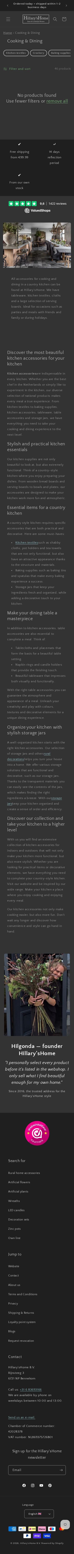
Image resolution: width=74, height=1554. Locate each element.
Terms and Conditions (22, 1294)
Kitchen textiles (16, 52)
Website (13, 1266)
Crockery (38, 52)
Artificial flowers (19, 1182)
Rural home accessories (24, 1173)
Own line (14, 1238)
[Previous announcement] (7, 5)
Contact (13, 1275)
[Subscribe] (61, 1470)
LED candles (16, 1210)
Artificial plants (18, 1191)
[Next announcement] (66, 5)
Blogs (11, 1331)
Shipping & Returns (21, 1313)
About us (14, 1285)
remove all (57, 101)
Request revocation (21, 1341)
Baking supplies (61, 52)
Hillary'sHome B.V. (30, 1543)
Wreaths (14, 1201)
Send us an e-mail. (21, 1417)
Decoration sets (18, 1219)
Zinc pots (14, 1229)
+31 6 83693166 (31, 1389)
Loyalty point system (22, 1322)
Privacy (13, 1303)
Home (7, 33)
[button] (8, 19)
